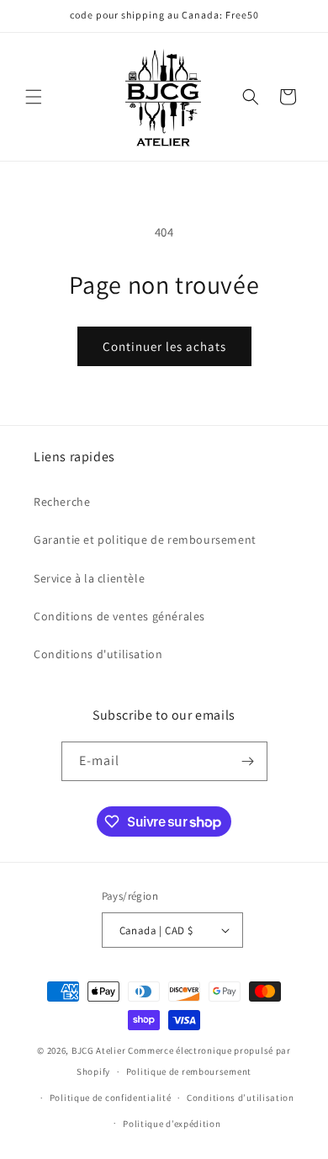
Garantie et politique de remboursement (145, 539)
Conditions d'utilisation (98, 654)
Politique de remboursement (188, 1071)
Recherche (62, 501)
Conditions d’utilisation (240, 1097)
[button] (33, 96)
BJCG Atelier (98, 1050)
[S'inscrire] (248, 761)
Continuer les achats (164, 346)
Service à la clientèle (89, 578)
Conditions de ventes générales (119, 616)
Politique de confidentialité (111, 1097)
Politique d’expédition (171, 1124)
